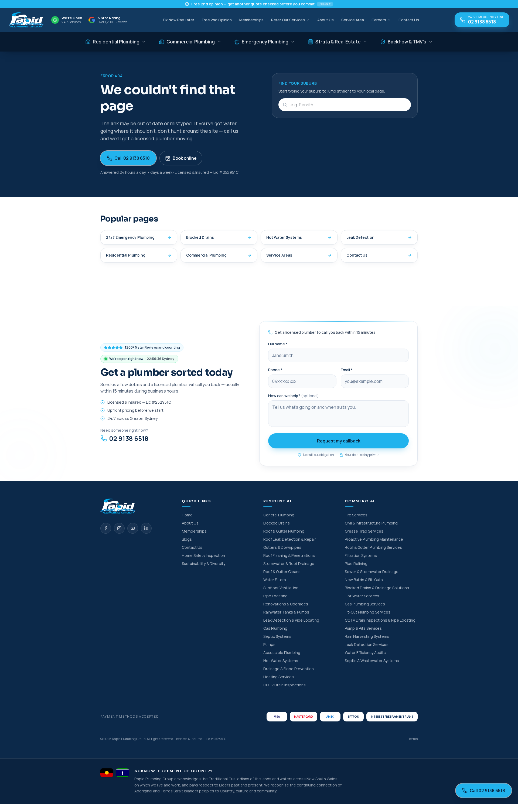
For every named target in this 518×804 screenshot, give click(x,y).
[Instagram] (119, 528)
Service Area (352, 19)
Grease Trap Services (364, 531)
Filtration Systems (361, 555)
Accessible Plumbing (281, 652)
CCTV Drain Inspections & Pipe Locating (380, 620)
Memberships (251, 19)
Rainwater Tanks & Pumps (286, 612)
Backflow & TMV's (407, 42)
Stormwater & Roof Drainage (288, 563)
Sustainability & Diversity (203, 563)
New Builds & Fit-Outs (364, 579)
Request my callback (338, 441)
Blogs (187, 539)
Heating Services (278, 676)
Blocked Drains (200, 237)
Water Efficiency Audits (365, 652)
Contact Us (408, 19)
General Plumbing (278, 514)
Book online (185, 158)
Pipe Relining (356, 563)
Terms (413, 739)
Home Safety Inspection (203, 555)
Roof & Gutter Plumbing (283, 531)
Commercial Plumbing (190, 42)
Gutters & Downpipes (282, 547)
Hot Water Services (362, 595)
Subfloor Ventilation (280, 587)
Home (187, 514)
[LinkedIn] (146, 528)
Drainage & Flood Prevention (288, 668)
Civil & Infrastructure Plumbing (371, 523)
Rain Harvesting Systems (367, 636)
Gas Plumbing (275, 628)
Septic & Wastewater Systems (372, 660)
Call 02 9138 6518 (132, 158)
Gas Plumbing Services (365, 604)
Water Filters (274, 579)
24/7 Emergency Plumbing (130, 237)
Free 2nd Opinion (217, 19)
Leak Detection (360, 237)
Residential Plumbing (116, 42)
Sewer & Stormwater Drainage (371, 571)
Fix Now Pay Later (178, 19)
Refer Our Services (288, 19)
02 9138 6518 (128, 438)
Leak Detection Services (366, 644)
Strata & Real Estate (338, 42)
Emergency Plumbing (265, 42)
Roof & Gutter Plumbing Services (373, 547)
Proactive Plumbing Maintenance (374, 539)
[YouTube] (132, 528)
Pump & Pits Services (363, 628)
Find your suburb (297, 83)
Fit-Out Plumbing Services (367, 612)
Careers (379, 19)
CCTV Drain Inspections (284, 684)
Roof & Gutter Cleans (282, 571)
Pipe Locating (275, 595)
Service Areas (279, 255)
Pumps (269, 644)
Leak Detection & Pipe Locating (291, 620)
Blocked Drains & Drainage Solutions (377, 587)
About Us (325, 19)
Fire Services (356, 514)
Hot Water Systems (284, 237)
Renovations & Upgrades (285, 604)
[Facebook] (105, 528)
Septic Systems (277, 636)
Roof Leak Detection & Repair (289, 539)
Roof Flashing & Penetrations (289, 555)
